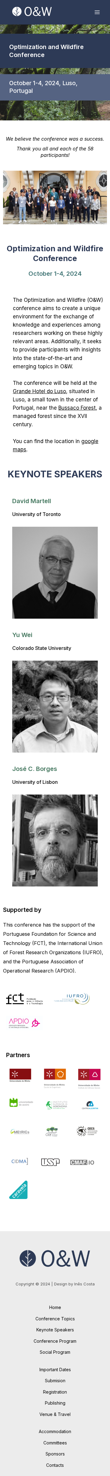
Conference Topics (55, 1318)
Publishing (55, 1403)
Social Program (55, 1352)
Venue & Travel (55, 1414)
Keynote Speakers (55, 1329)
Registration (55, 1391)
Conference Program (55, 1341)
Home (55, 1307)
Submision (55, 1380)
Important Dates (55, 1369)
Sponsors (55, 1453)
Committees (55, 1442)
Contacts (55, 1465)
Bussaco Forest (77, 408)
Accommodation (55, 1431)
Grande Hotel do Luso (39, 391)
